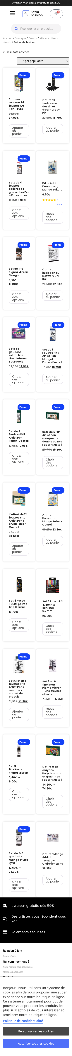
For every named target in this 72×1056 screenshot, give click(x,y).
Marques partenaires (13, 972)
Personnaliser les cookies (36, 1031)
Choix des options (18, 213)
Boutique (20, 38)
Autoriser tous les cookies (36, 1043)
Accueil (7, 38)
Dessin (32, 38)
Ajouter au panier (17, 131)
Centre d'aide (9, 956)
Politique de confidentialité (23, 1021)
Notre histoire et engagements (17, 967)
